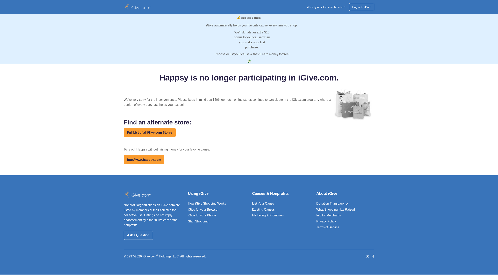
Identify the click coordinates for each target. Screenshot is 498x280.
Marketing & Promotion (268, 215)
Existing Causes (263, 209)
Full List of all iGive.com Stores (149, 132)
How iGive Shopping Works (207, 203)
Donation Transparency (332, 203)
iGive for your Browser (203, 209)
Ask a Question (138, 235)
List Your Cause (263, 203)
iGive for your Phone (202, 215)
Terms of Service (327, 227)
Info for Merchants (328, 215)
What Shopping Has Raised (335, 209)
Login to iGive (361, 7)
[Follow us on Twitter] (367, 256)
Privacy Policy (326, 221)
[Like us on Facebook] (373, 256)
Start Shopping (198, 221)
